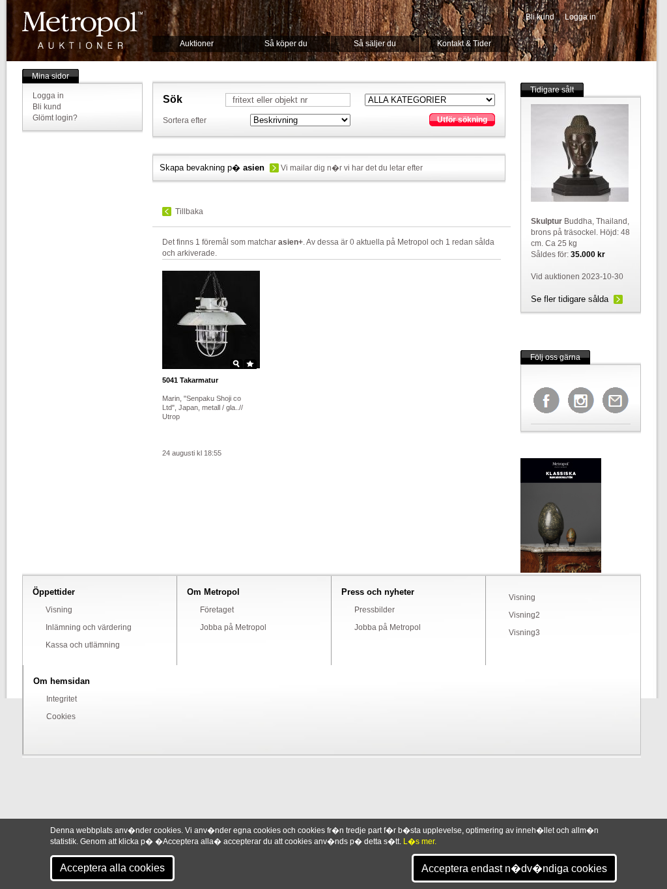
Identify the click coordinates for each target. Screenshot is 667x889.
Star (250, 363)
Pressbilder (374, 609)
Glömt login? (55, 117)
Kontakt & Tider (464, 43)
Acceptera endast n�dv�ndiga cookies (514, 868)
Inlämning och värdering (89, 627)
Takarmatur (190, 380)
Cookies (61, 716)
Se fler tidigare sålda (569, 299)
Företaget (217, 609)
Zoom (236, 363)
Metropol (82, 30)
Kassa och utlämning (83, 645)
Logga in (580, 16)
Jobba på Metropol (233, 627)
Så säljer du (375, 43)
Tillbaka (189, 211)
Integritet (61, 699)
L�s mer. (419, 841)
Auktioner (197, 43)
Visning (59, 609)
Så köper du (285, 43)
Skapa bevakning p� (212, 167)
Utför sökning (462, 119)
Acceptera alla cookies (112, 867)
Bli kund (540, 16)
